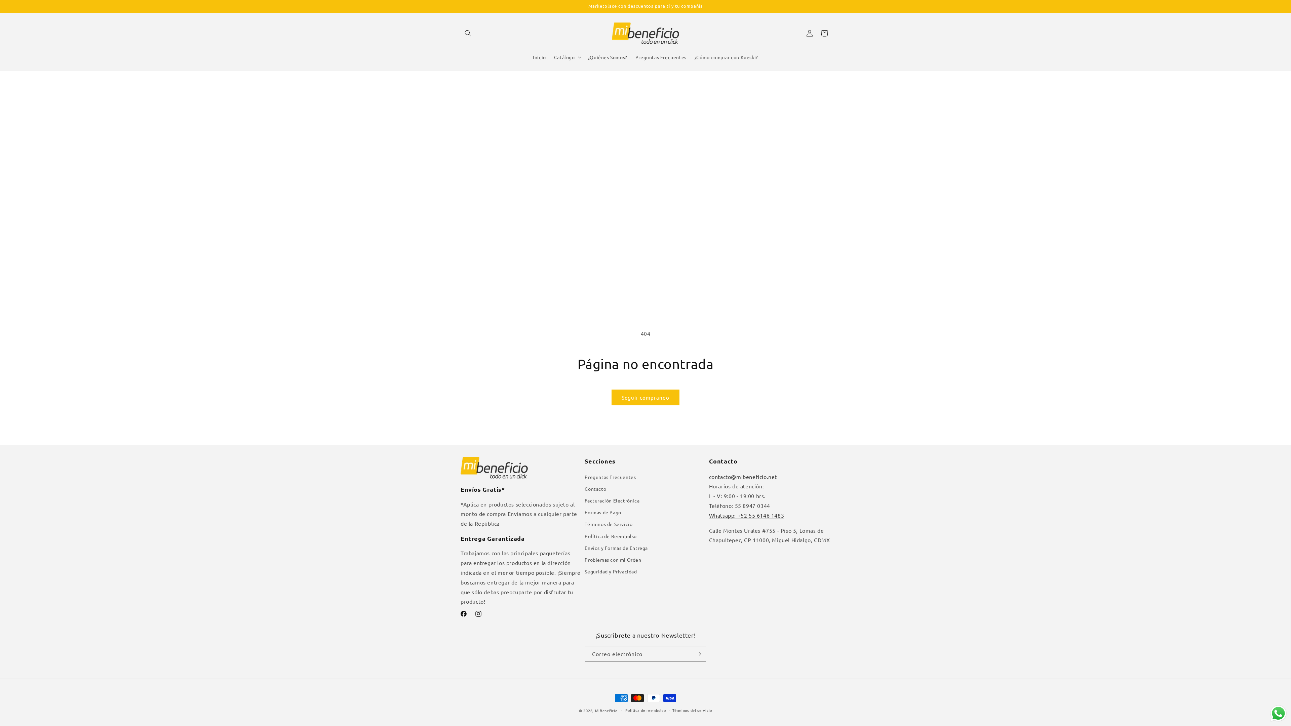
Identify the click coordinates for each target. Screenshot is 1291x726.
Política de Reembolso (611, 536)
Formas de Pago (603, 512)
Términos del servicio (692, 710)
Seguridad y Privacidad (611, 571)
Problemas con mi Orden (613, 560)
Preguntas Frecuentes (610, 477)
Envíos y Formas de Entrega (616, 548)
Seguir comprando (645, 397)
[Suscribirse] (698, 654)
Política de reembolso (645, 710)
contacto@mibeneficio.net (743, 476)
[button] (468, 33)
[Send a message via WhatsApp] (1278, 713)
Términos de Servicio (608, 524)
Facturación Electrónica (612, 500)
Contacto (595, 489)
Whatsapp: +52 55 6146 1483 (746, 515)
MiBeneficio (606, 710)
